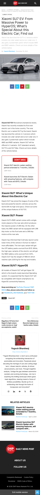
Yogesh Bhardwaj (9, 51)
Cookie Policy (28, 477)
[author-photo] (20, 345)
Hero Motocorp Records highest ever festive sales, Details (30, 323)
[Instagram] (8, 392)
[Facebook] (12, 86)
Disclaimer (11, 481)
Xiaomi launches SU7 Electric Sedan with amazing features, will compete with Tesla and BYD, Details (18, 179)
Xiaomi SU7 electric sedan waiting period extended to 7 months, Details (19, 166)
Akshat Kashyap (21, 417)
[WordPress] (31, 392)
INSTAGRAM (18, 293)
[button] (5, 3)
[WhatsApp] (27, 86)
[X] (17, 86)
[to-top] (37, 491)
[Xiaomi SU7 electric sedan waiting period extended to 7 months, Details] (8, 411)
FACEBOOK (8, 293)
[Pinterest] (22, 86)
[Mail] (19, 392)
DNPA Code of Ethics (24, 481)
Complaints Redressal (14, 477)
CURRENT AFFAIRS (13, 10)
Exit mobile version (20, 492)
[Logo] (20, 454)
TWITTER (30, 293)
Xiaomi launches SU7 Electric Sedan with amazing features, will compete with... (26, 425)
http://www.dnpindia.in (20, 352)
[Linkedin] (14, 392)
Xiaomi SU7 (11, 298)
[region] (20, 106)
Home (3, 10)
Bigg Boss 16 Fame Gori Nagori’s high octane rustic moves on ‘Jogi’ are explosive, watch (10, 324)
